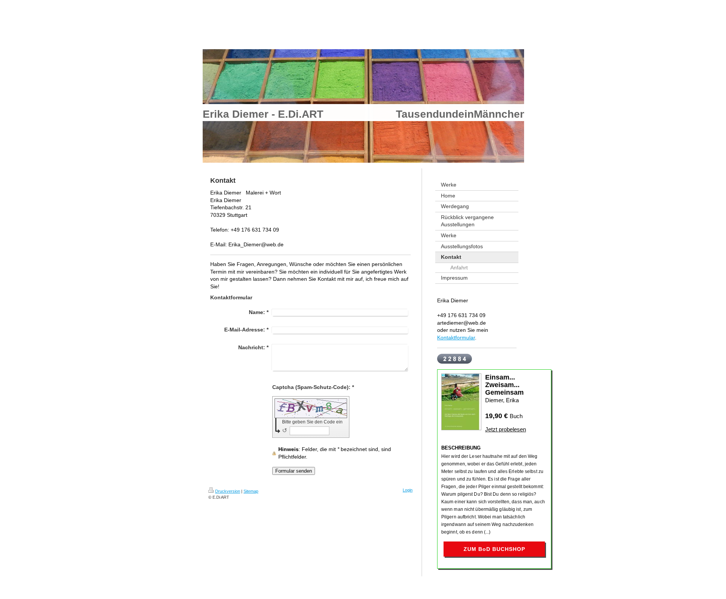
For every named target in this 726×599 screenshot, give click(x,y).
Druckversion (227, 491)
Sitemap (251, 491)
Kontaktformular (456, 338)
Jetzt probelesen (505, 429)
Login (408, 490)
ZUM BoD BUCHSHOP (494, 549)
